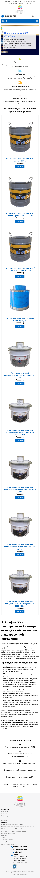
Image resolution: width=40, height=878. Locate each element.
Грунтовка (4, 835)
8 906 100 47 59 (10, 16)
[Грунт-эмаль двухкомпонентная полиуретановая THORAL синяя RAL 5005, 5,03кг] (20, 466)
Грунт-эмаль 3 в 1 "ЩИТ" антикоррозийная (13, 831)
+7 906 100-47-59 (20, 849)
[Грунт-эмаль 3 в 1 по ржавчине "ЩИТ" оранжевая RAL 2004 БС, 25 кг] (20, 247)
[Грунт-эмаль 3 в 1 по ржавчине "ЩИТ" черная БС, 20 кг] (20, 137)
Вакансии (4, 818)
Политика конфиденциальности (20, 872)
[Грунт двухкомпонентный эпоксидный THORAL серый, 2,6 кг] (20, 299)
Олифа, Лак (4, 841)
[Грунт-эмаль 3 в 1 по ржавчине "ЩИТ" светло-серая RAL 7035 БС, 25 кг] (20, 192)
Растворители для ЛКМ (8, 833)
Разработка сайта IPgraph (20, 874)
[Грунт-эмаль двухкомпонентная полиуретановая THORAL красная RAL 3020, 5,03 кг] (20, 580)
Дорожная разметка (7, 839)
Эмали (3, 837)
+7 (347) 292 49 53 (20, 846)
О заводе (4, 813)
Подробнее (19, 166)
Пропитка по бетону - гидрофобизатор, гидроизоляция (17, 826)
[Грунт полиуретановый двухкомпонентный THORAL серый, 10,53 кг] (20, 352)
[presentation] (4, 40)
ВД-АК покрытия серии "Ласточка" (11, 828)
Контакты (4, 820)
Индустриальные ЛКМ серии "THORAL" (12, 824)
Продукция (4, 811)
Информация (5, 816)
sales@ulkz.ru (8, 1)
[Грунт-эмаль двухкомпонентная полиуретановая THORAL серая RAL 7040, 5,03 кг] (20, 523)
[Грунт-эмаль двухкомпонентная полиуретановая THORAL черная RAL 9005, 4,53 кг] (20, 409)
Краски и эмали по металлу (9, 844)
